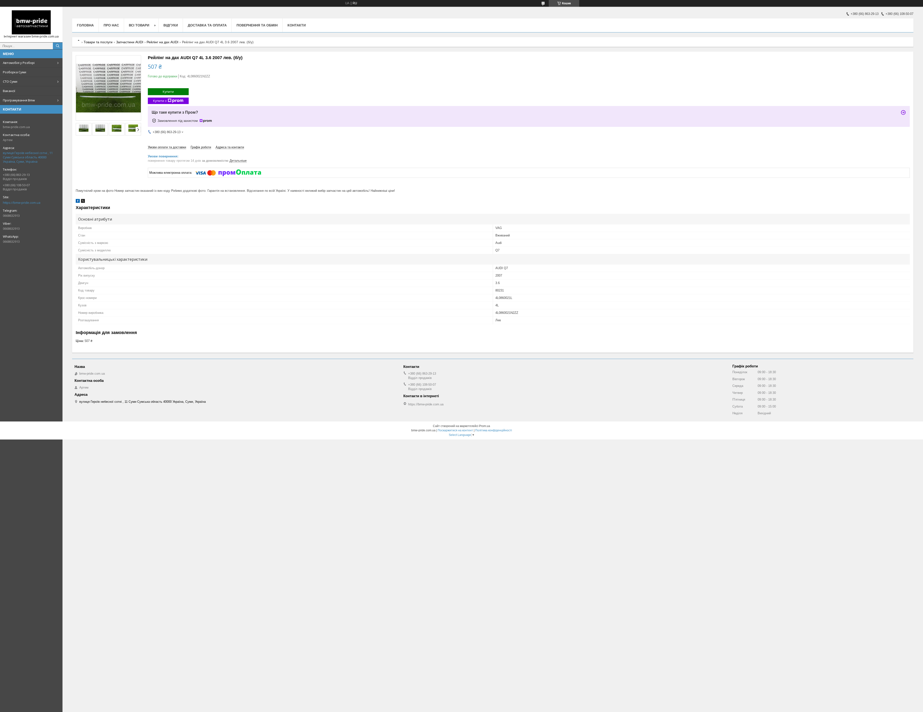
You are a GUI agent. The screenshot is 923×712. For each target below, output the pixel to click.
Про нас (111, 25)
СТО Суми (10, 81)
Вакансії (9, 91)
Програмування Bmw (19, 100)
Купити (168, 91)
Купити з (160, 101)
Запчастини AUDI (129, 42)
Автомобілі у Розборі (19, 63)
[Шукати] (57, 46)
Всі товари (139, 25)
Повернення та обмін (257, 25)
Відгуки (170, 25)
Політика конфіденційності (493, 430)
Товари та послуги (98, 42)
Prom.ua (484, 426)
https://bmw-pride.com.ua (21, 202)
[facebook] (78, 202)
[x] (83, 202)
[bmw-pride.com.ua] (31, 22)
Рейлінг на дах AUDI (162, 42)
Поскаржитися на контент (455, 430)
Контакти (296, 25)
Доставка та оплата (207, 25)
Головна (85, 25)
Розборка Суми (14, 72)
